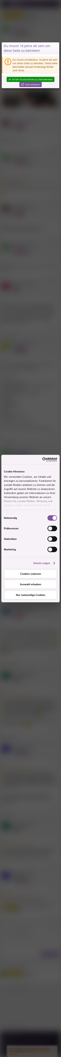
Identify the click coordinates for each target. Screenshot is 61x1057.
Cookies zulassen (30, 573)
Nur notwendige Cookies (30, 594)
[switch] (52, 528)
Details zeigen (41, 563)
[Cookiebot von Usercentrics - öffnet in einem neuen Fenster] (43, 459)
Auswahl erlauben (30, 584)
